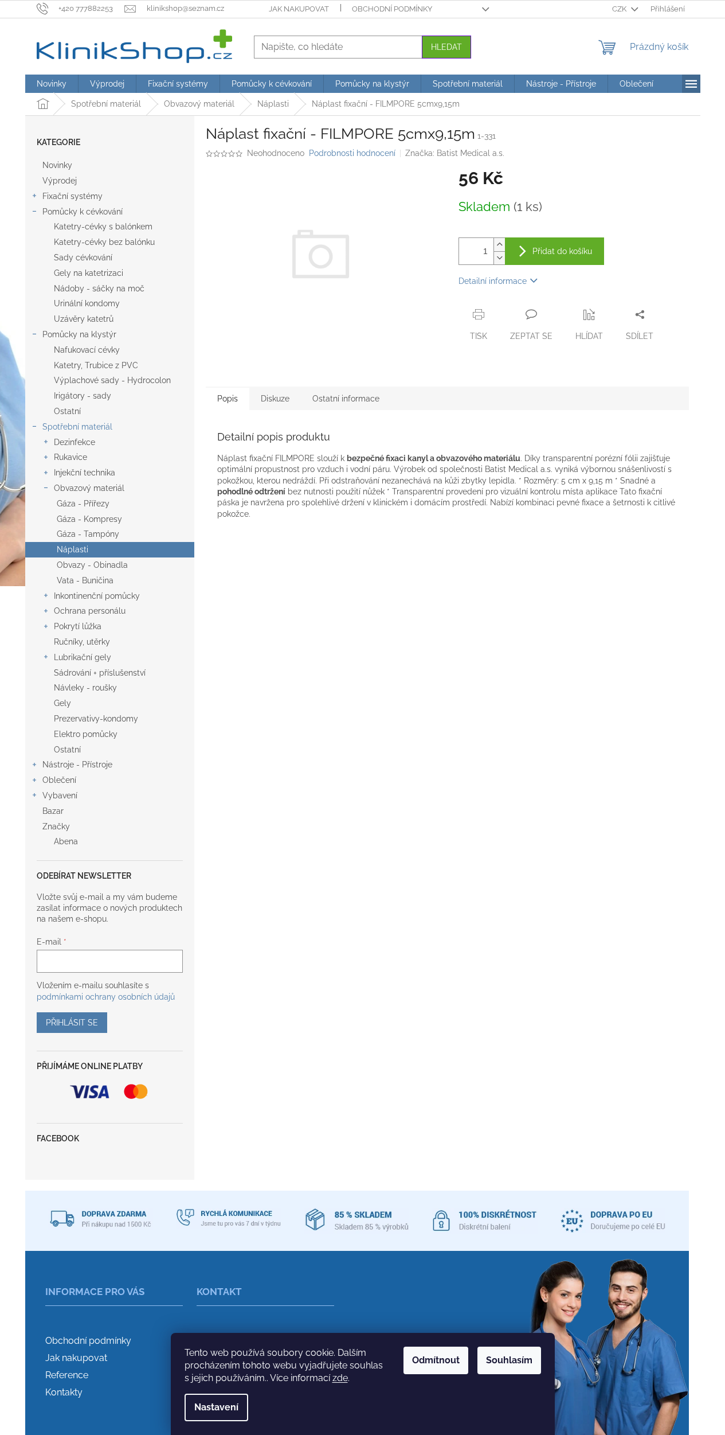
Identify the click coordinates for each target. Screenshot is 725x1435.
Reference (66, 1375)
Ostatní (67, 411)
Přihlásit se (72, 1022)
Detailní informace (492, 281)
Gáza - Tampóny (88, 534)
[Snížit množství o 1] (499, 257)
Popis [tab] (227, 398)
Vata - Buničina (85, 580)
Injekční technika (84, 472)
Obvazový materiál (89, 488)
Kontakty (64, 1392)
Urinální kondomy (87, 303)
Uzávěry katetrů (83, 318)
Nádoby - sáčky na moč (99, 288)
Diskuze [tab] (275, 398)
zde (340, 1377)
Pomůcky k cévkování (82, 211)
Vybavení (59, 795)
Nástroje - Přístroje (77, 764)
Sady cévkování (83, 257)
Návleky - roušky (85, 687)
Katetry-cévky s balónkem (103, 226)
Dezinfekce (74, 442)
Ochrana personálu (90, 610)
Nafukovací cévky (87, 349)
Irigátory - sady (82, 395)
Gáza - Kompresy (89, 519)
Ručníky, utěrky (82, 641)
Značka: (454, 153)
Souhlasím (509, 1360)
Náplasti (72, 549)
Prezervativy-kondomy (96, 718)
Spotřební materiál (77, 426)
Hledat (446, 47)
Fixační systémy (72, 196)
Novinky (57, 165)
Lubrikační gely (82, 657)
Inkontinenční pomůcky (97, 595)
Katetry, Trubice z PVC (96, 365)
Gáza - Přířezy (83, 503)
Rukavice (70, 457)
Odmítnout (436, 1360)
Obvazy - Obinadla (92, 565)
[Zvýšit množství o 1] (499, 244)
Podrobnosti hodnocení (352, 153)
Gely (62, 703)
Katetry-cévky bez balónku (104, 242)
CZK (620, 9)
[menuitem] (51, 84)
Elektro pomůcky (85, 734)
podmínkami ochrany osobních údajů (106, 996)
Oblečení (59, 780)
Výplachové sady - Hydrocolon (112, 380)
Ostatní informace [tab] (345, 398)
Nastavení (216, 1407)
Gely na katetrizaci (88, 273)
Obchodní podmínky (392, 9)
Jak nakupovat (299, 9)
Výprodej (59, 180)
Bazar (53, 811)
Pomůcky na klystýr (79, 334)
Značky (56, 826)
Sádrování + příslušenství (100, 672)
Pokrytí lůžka (77, 626)
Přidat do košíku (562, 251)
